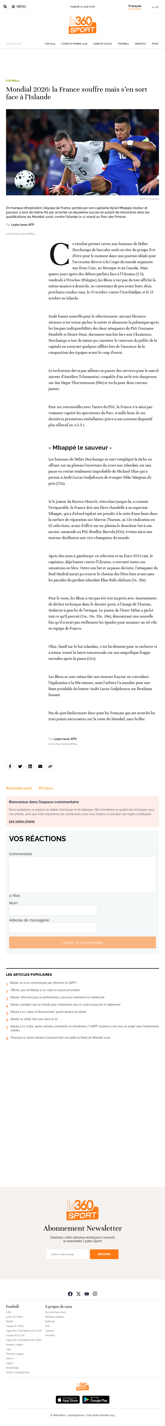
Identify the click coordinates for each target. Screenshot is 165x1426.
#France (46, 788)
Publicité (50, 1321)
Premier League (15, 1354)
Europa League (14, 1344)
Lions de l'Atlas (102, 43)
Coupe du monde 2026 (74, 43)
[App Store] (68, 1399)
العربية (155, 6)
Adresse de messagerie (29, 920)
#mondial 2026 (19, 788)
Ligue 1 (10, 1363)
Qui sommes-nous (55, 1312)
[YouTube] (86, 1293)
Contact (49, 1330)
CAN (8, 1312)
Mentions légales (54, 1316)
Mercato (140, 43)
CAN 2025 (50, 43)
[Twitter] (78, 1293)
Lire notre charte (22, 821)
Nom (13, 903)
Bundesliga (12, 1367)
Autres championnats (18, 1372)
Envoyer (104, 1254)
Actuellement (13, 43)
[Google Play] (95, 1399)
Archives (50, 1335)
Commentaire (20, 854)
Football (123, 43)
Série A (10, 1358)
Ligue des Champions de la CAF (24, 1330)
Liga (8, 1349)
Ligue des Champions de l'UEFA (24, 1340)
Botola (9, 1321)
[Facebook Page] (70, 1293)
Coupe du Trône (15, 1326)
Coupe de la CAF (15, 1335)
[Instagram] (95, 1293)
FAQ (47, 1326)
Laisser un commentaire (82, 942)
